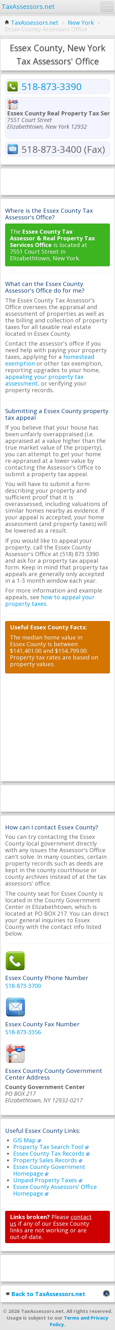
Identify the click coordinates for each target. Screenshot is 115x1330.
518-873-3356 (23, 1032)
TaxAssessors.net (34, 22)
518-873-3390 (51, 86)
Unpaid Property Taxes (46, 1180)
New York (81, 22)
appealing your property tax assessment (44, 380)
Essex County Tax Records (49, 1153)
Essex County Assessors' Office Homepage (55, 1190)
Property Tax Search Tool (49, 1147)
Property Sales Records (46, 1160)
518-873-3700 (23, 985)
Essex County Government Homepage (49, 1170)
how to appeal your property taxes (50, 600)
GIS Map (25, 1140)
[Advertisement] (57, 181)
